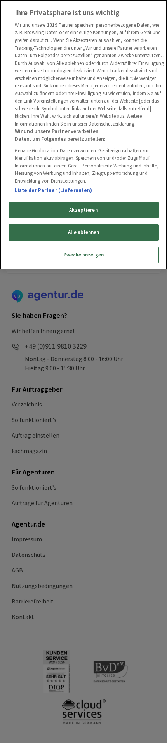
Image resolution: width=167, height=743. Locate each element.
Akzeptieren (83, 210)
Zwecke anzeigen (83, 254)
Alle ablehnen (83, 232)
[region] (83, 134)
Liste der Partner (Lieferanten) (53, 190)
